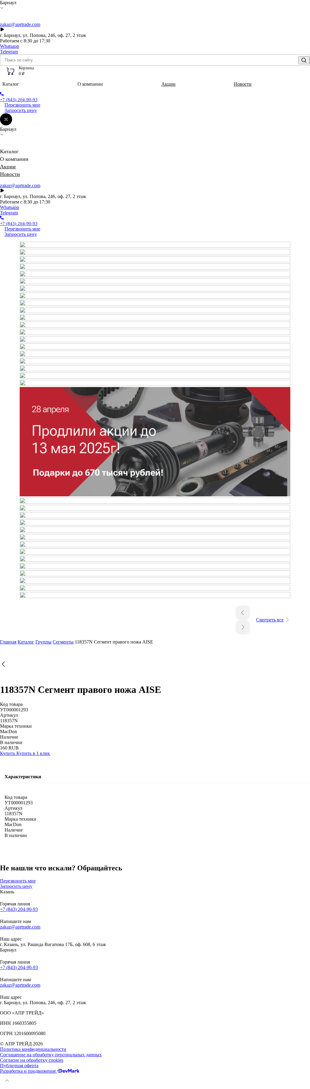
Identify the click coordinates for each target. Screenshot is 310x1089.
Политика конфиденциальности (33, 1049)
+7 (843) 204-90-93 (19, 909)
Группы (43, 641)
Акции (168, 84)
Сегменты (63, 641)
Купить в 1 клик (33, 753)
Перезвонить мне (22, 105)
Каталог (26, 641)
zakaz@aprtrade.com (20, 24)
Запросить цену (21, 110)
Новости (243, 84)
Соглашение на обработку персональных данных (51, 1054)
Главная (8, 641)
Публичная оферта (19, 1065)
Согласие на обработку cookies (31, 1060)
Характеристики (23, 776)
